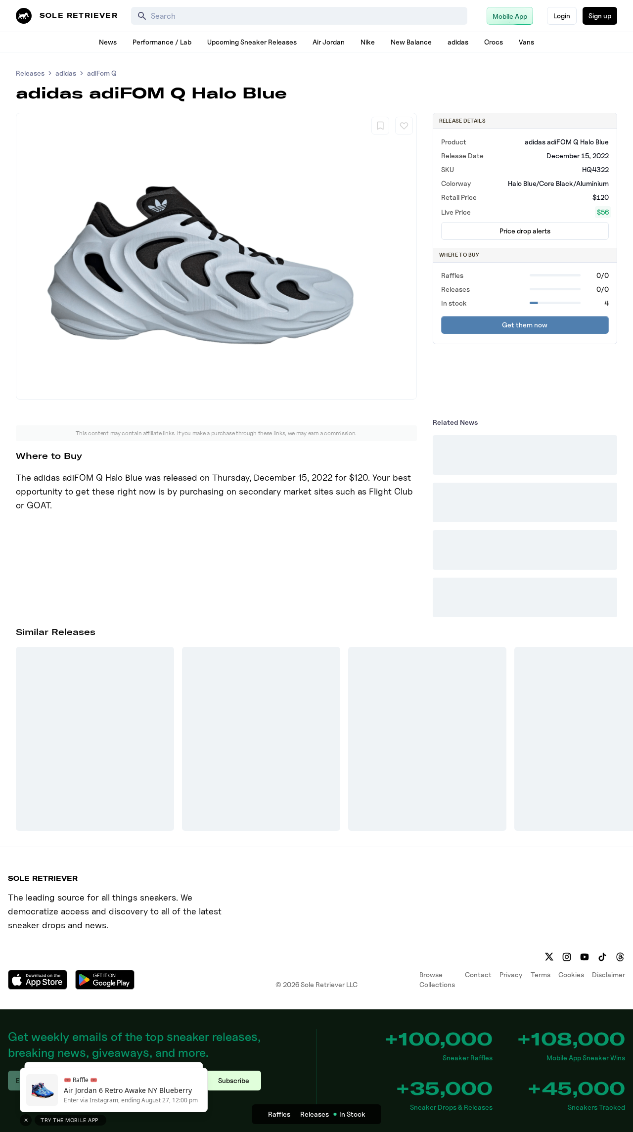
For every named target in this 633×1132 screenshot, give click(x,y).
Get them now (524, 324)
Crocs (493, 42)
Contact (478, 974)
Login (561, 15)
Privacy (511, 974)
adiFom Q (102, 73)
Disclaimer (608, 974)
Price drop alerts (524, 230)
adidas (458, 42)
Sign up (599, 15)
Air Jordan (329, 42)
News (108, 42)
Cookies (571, 974)
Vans (526, 42)
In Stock (352, 1114)
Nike (368, 42)
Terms (540, 974)
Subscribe (233, 1080)
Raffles (279, 1114)
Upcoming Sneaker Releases (252, 42)
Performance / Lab (162, 42)
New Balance (411, 42)
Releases (30, 73)
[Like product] (404, 126)
